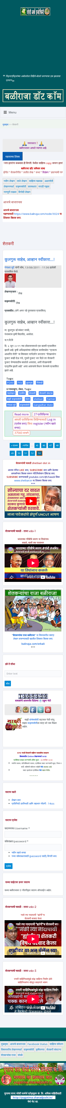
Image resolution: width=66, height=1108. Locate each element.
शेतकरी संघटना (53, 1049)
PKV (20, 382)
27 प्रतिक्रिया (41, 414)
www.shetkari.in (23, 480)
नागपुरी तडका (10, 192)
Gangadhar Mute (43, 404)
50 (19, 453)
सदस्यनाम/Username (17, 828)
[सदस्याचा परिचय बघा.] (10, 280)
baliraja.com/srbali (33, 643)
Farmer (51, 399)
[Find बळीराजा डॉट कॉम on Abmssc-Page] (25, 709)
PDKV (10, 382)
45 (37, 445)
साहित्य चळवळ (35, 181)
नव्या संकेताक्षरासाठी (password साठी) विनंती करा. (34, 856)
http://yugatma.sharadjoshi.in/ (33, 1097)
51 (25, 453)
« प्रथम (14, 445)
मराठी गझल (44, 186)
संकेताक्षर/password (16, 841)
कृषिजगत (40, 1049)
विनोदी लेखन (24, 192)
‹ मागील (25, 445)
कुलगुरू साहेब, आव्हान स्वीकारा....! (30, 259)
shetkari (38, 399)
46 (44, 445)
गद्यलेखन (11, 393)
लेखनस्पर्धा (9, 186)
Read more (21, 414)
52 (32, 453)
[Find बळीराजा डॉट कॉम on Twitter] (40, 709)
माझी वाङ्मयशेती (14, 399)
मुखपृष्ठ (5, 124)
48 (57, 445)
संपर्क (20, 1055)
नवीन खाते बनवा (19, 852)
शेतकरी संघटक (46, 393)
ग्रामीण (22, 393)
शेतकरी (32, 393)
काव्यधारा (32, 186)
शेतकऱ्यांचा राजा (8, 1055)
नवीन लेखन (9, 181)
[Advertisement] (33, 42)
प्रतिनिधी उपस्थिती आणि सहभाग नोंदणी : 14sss (33, 803)
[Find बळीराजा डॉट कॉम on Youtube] (47, 709)
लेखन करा (16, 800)
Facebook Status (37, 1044)
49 (12, 453)
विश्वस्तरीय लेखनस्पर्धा (11, 1049)
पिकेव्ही (40, 382)
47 (50, 445)
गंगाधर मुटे (9, 267)
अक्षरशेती (49, 181)
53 (39, 453)
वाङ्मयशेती (21, 186)
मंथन (28, 399)
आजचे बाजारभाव (17, 1044)
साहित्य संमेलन (56, 1044)
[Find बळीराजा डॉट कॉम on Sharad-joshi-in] (18, 709)
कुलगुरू (29, 382)
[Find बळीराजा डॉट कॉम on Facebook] (33, 709)
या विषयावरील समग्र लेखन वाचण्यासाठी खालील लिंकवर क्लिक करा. (33, 636)
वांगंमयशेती (34, 719)
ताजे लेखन (22, 181)
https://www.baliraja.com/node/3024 (36, 213)
